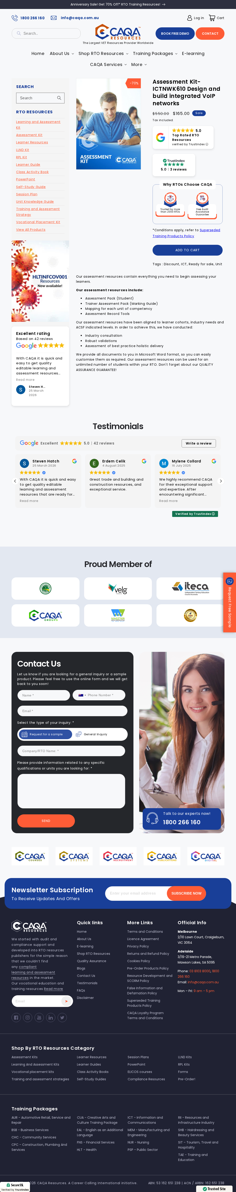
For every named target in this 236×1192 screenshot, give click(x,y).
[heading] (72, 580)
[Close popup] (202, 553)
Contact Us (73, 646)
